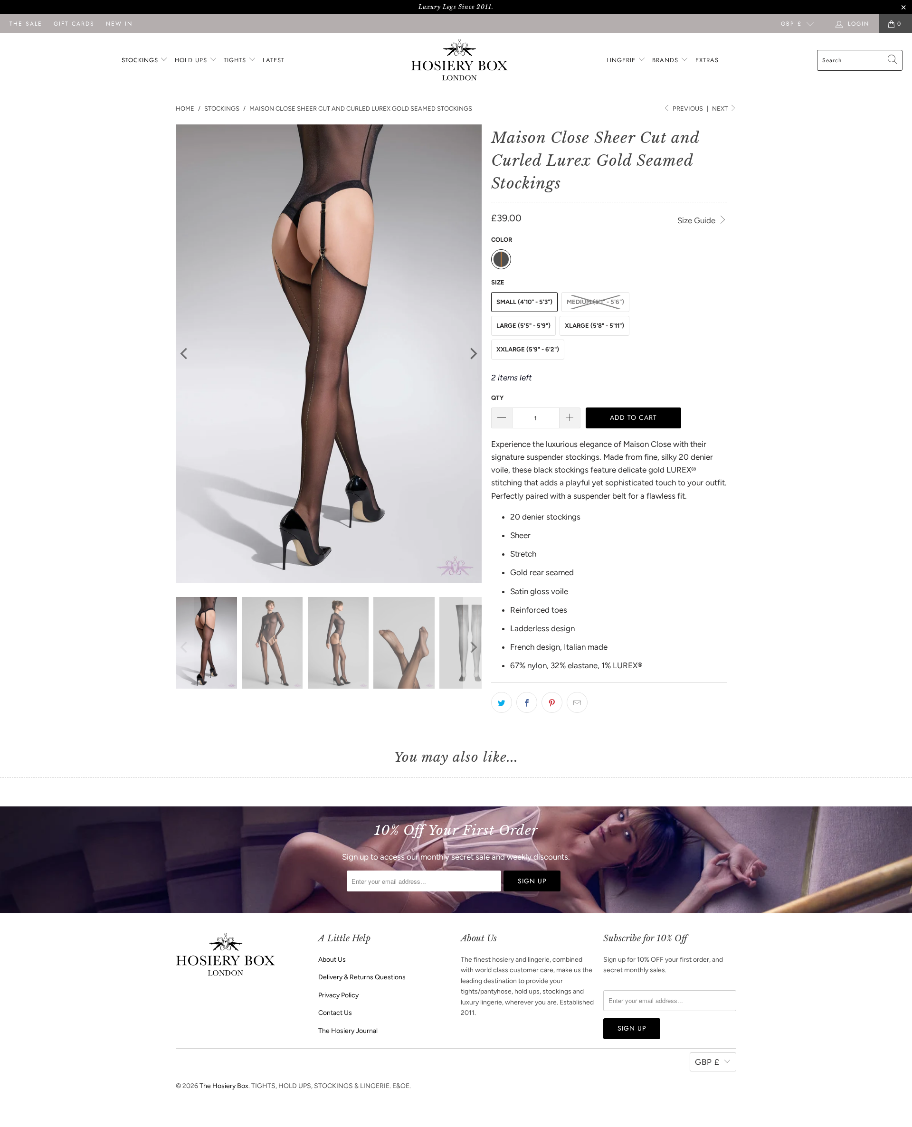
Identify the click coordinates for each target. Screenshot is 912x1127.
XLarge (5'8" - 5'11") (594, 325)
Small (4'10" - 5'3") (524, 301)
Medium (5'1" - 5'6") (595, 301)
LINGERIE (622, 60)
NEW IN (119, 23)
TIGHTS (236, 60)
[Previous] (184, 353)
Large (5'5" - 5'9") (523, 325)
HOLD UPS (192, 60)
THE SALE (26, 23)
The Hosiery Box (224, 1086)
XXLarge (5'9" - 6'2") (527, 349)
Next (720, 108)
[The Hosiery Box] (459, 60)
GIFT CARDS (74, 23)
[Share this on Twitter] (501, 702)
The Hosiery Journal (348, 1031)
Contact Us (335, 1013)
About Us (332, 960)
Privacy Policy (338, 995)
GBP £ (791, 23)
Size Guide (697, 220)
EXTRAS (707, 60)
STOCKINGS (141, 60)
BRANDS (665, 60)
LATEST (274, 60)
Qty (497, 397)
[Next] (472, 353)
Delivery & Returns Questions (362, 977)
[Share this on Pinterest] (552, 702)
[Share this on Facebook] (526, 702)
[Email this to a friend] (577, 702)
